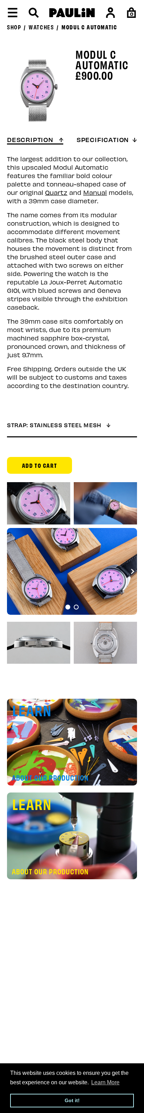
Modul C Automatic (89, 26)
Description (31, 139)
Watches (41, 26)
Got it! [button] (72, 1100)
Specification (103, 139)
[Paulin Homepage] (72, 12)
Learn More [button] (105, 1082)
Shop (14, 26)
